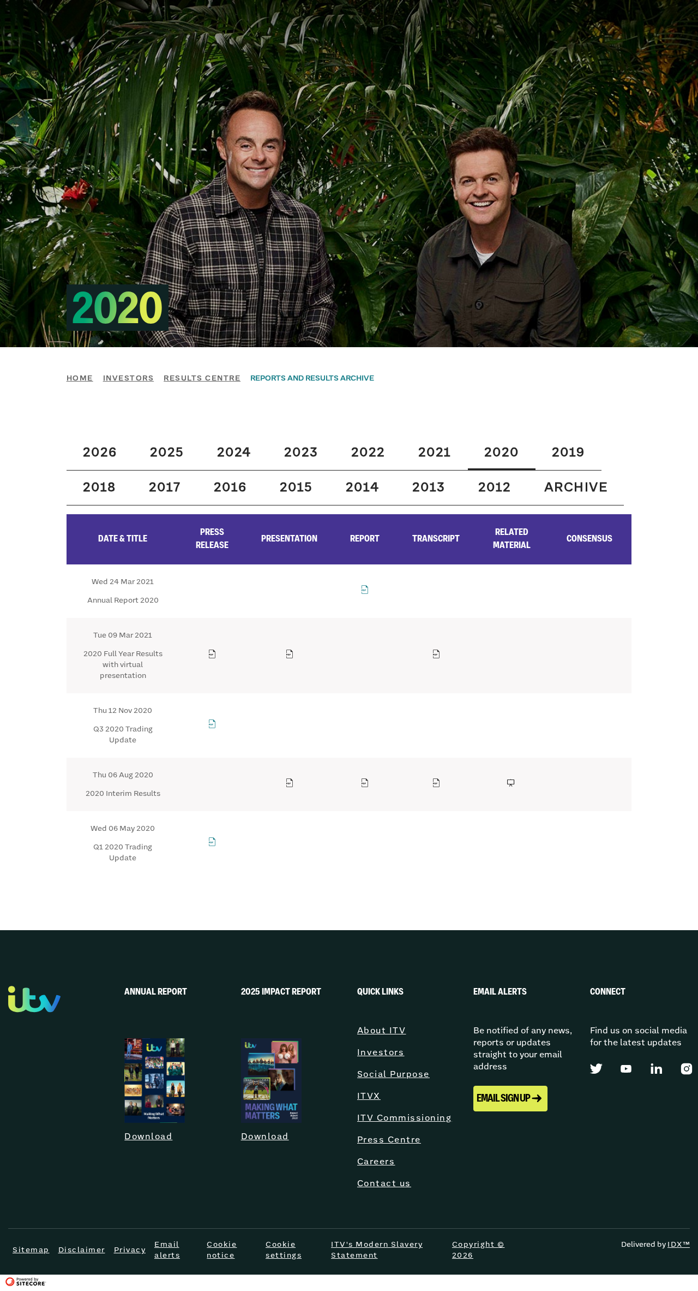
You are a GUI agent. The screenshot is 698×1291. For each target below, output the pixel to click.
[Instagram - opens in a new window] (686, 1068)
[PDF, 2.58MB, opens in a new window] (290, 784)
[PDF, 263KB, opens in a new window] (436, 656)
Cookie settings (284, 1250)
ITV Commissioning (404, 1118)
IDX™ (678, 1244)
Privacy (130, 1250)
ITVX (369, 1096)
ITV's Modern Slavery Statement (377, 1250)
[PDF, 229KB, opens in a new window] (436, 784)
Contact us (384, 1184)
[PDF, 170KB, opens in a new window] (212, 843)
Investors (128, 378)
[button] (510, 1098)
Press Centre (389, 1140)
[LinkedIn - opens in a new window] (657, 1068)
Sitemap (31, 1250)
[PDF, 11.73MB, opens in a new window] (365, 591)
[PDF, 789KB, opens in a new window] (365, 784)
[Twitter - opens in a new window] (597, 1068)
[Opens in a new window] (511, 784)
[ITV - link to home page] (34, 1010)
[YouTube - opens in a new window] (626, 1068)
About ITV (381, 1031)
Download (148, 1137)
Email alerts (167, 1250)
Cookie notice (222, 1250)
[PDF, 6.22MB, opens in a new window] (290, 656)
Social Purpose (393, 1074)
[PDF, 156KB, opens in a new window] (212, 725)
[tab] (100, 453)
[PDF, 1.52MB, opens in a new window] (212, 656)
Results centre (202, 378)
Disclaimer (81, 1250)
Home (80, 378)
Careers (376, 1162)
